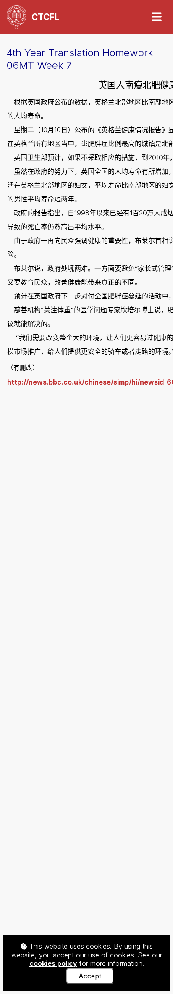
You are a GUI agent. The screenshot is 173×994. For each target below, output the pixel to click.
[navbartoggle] (156, 17)
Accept (90, 976)
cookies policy (53, 963)
